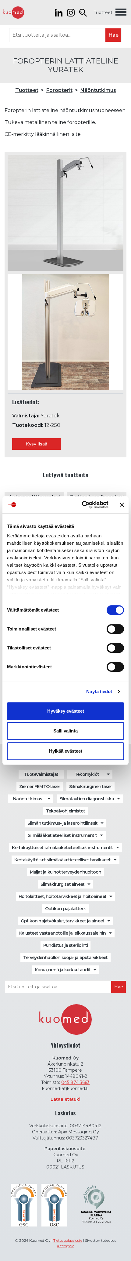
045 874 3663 (75, 1082)
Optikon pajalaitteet (65, 908)
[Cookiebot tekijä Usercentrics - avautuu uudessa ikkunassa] (82, 505)
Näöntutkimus (98, 90)
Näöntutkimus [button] (27, 798)
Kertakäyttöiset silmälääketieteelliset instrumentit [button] (62, 847)
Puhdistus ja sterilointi (65, 945)
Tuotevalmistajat (41, 774)
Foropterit (59, 90)
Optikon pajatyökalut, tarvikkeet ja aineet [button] (62, 921)
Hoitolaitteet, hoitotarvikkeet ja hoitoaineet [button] (62, 896)
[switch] (115, 629)
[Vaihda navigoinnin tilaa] (120, 12)
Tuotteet (103, 12)
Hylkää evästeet (65, 751)
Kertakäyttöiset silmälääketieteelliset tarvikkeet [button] (62, 860)
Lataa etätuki (65, 1099)
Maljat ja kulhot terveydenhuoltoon (65, 872)
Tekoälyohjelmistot (65, 811)
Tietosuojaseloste (67, 1240)
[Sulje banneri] (122, 505)
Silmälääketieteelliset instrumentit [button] (62, 835)
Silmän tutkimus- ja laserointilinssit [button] (62, 823)
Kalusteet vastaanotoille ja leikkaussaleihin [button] (62, 933)
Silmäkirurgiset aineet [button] (62, 884)
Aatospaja (65, 1246)
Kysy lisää (36, 444)
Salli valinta (65, 730)
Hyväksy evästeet (65, 711)
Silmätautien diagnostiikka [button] (87, 798)
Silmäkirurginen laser (90, 786)
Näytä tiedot (99, 691)
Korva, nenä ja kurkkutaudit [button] (62, 969)
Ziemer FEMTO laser (39, 786)
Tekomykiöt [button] (87, 774)
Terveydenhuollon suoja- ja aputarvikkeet (65, 957)
